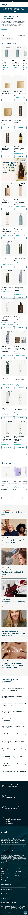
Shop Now (14, 11)
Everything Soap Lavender (16, 482)
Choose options (20, 209)
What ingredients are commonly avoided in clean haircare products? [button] (12, 757)
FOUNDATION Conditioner (16, 63)
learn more (8, 810)
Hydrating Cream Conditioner (6, 319)
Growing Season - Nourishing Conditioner (18, 319)
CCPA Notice (13, 907)
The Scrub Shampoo (6, 120)
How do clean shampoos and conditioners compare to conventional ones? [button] (12, 689)
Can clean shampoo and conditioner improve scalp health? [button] (13, 727)
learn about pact (10, 823)
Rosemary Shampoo (19, 258)
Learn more (8, 799)
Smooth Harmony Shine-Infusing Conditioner (6, 350)
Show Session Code (6, 884)
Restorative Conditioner (4, 409)
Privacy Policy (9, 862)
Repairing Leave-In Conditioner (19, 148)
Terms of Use (20, 907)
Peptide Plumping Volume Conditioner (6, 230)
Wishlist (17, 873)
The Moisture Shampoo (18, 121)
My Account (18, 871)
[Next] (20, 454)
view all (3, 514)
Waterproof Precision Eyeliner (6, 482)
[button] (19, 5)
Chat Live (3, 871)
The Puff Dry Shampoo (7, 93)
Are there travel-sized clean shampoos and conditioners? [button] (12, 742)
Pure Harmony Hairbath (18, 439)
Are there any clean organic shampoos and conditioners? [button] (12, 712)
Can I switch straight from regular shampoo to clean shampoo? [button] (13, 772)
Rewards (17, 875)
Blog (17, 908)
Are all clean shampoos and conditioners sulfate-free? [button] (12, 696)
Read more (4, 28)
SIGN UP (22, 850)
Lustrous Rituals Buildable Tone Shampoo (18, 289)
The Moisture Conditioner (5, 148)
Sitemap (12, 908)
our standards (9, 789)
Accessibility (22, 906)
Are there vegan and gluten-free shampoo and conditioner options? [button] (13, 704)
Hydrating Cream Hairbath (6, 439)
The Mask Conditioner (20, 93)
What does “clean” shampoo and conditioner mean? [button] (13, 749)
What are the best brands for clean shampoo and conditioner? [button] (13, 719)
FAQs (2, 876)
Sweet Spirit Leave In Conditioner (19, 380)
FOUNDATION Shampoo (5, 63)
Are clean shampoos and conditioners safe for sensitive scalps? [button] (13, 764)
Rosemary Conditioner (7, 287)
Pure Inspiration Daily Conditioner (20, 410)
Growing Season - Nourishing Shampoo (7, 201)
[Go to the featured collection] (14, 169)
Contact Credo (5, 873)
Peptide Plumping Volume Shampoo (19, 201)
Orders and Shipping (6, 882)
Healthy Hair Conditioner (4, 379)
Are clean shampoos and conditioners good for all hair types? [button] (13, 734)
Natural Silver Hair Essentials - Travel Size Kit (20, 350)
